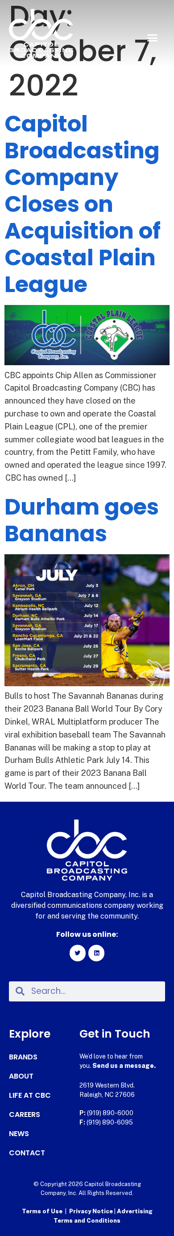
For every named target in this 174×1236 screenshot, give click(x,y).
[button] (152, 37)
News (19, 1133)
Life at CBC (30, 1095)
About (21, 1076)
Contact (27, 1153)
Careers (24, 1114)
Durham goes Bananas (81, 520)
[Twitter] (78, 953)
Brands (23, 1057)
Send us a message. (124, 1065)
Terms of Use (42, 1211)
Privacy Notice (91, 1211)
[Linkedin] (96, 953)
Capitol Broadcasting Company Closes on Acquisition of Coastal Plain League (82, 204)
